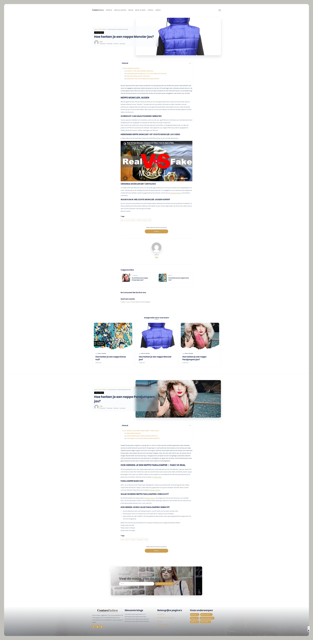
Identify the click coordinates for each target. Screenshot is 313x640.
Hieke (101, 41)
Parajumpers (140, 539)
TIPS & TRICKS (102, 29)
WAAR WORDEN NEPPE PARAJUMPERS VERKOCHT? (142, 436)
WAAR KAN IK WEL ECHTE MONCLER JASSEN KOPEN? (143, 79)
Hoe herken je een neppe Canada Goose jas (137, 621)
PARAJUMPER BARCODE (133, 433)
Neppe (144, 220)
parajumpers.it (150, 498)
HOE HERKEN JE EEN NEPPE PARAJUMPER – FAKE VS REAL (141, 431)
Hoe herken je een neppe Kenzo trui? (178, 279)
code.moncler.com (176, 193)
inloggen (127, 302)
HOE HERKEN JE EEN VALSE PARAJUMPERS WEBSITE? (143, 438)
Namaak (139, 220)
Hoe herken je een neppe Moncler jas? (155, 358)
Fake (122, 220)
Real (150, 220)
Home (95, 29)
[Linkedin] (97, 626)
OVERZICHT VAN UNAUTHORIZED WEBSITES (139, 71)
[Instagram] (101, 626)
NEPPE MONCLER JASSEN (131, 68)
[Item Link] (113, 337)
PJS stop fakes (156, 477)
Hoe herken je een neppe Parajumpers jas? (140, 279)
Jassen (127, 220)
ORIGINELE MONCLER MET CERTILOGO (138, 76)
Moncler (133, 220)
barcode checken (154, 490)
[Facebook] (93, 626)
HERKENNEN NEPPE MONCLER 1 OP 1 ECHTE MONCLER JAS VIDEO (147, 73)
